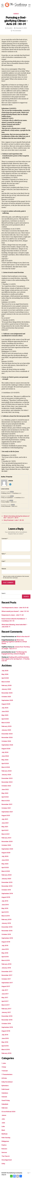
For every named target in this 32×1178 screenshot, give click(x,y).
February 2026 (6, 685)
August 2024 (6, 748)
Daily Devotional (7, 1082)
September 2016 (7, 1027)
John (3, 1119)
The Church (5, 1156)
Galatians (5, 1093)
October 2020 (6, 845)
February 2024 (6, 771)
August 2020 (6, 852)
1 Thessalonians (7, 1074)
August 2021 (6, 815)
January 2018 (6, 968)
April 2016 (5, 1046)
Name (4, 553)
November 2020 (7, 841)
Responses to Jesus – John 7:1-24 (13, 615)
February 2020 (7, 875)
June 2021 (5, 823)
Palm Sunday (6, 1137)
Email (3, 561)
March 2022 (6, 800)
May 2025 (5, 715)
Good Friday (6, 1100)
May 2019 (5, 908)
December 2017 (7, 971)
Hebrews (5, 1108)
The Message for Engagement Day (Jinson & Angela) (14, 653)
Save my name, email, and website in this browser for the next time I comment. (16, 577)
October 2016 (6, 1023)
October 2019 (6, 890)
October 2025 (6, 696)
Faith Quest (5, 1089)
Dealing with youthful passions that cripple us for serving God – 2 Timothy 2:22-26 (16, 658)
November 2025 (7, 693)
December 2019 (7, 882)
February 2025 (6, 726)
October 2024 (6, 741)
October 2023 (6, 786)
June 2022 (5, 789)
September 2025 (7, 700)
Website (4, 568)
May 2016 (5, 1042)
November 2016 (7, 1020)
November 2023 (7, 782)
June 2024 (5, 756)
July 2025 (5, 708)
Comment (5, 538)
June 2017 (5, 994)
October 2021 (6, 808)
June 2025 (5, 711)
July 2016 (5, 1034)
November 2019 (7, 886)
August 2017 (6, 986)
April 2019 (5, 912)
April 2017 (5, 1001)
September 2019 (7, 893)
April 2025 (5, 719)
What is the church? (23, 636)
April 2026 (5, 678)
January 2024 (6, 774)
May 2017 (5, 997)
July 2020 (5, 856)
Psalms (4, 1145)
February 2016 (6, 1053)
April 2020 (5, 867)
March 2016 (6, 1049)
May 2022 (5, 793)
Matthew (4, 1134)
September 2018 (7, 938)
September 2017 (7, 982)
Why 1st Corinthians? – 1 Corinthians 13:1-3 (13, 497)
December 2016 (7, 1016)
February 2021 (6, 838)
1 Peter (4, 1067)
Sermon (16, 13)
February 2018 (6, 964)
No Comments (17, 30)
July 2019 (5, 901)
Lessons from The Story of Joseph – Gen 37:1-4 (16, 647)
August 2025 (6, 704)
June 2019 (5, 904)
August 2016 (6, 1031)
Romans (4, 1149)
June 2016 (5, 1038)
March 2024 (6, 767)
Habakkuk (5, 1104)
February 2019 (6, 919)
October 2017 (6, 979)
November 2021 (7, 804)
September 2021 (7, 812)
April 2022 (5, 797)
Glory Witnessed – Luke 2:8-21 (9, 506)
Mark (3, 1130)
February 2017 (6, 1008)
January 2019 (6, 923)
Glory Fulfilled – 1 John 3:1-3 (9, 502)
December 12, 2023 (21, 28)
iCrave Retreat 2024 (8, 1111)
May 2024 (5, 760)
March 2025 (6, 722)
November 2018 (7, 930)
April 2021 (5, 830)
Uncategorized (7, 1160)
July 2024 (5, 752)
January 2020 (6, 878)
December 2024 (7, 734)
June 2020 (5, 860)
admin (11, 28)
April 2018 (5, 956)
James (4, 1115)
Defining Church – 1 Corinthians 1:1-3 (11, 493)
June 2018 (5, 949)
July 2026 (5, 670)
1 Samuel (5, 1071)
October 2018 (6, 934)
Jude (3, 1123)
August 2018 (6, 942)
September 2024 (7, 745)
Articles (4, 1078)
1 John (4, 1063)
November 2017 (7, 975)
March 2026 (6, 682)
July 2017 (5, 990)
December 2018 (7, 927)
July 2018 (5, 945)
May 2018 (5, 953)
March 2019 (6, 916)
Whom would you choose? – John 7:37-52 (15, 611)
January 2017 (6, 1012)
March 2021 (5, 834)
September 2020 (7, 849)
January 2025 (6, 730)
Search (3, 593)
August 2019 (6, 897)
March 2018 (6, 960)
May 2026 (5, 674)
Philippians (5, 1141)
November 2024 (7, 737)
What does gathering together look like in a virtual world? (14, 641)
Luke (3, 1126)
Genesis (4, 1097)
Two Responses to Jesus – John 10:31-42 (15, 607)
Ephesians (5, 1085)
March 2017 (5, 1005)
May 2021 (5, 826)
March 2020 (6, 871)
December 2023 (7, 778)
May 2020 (5, 864)
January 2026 (6, 689)
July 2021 (5, 819)
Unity (3, 1163)
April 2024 (5, 763)
